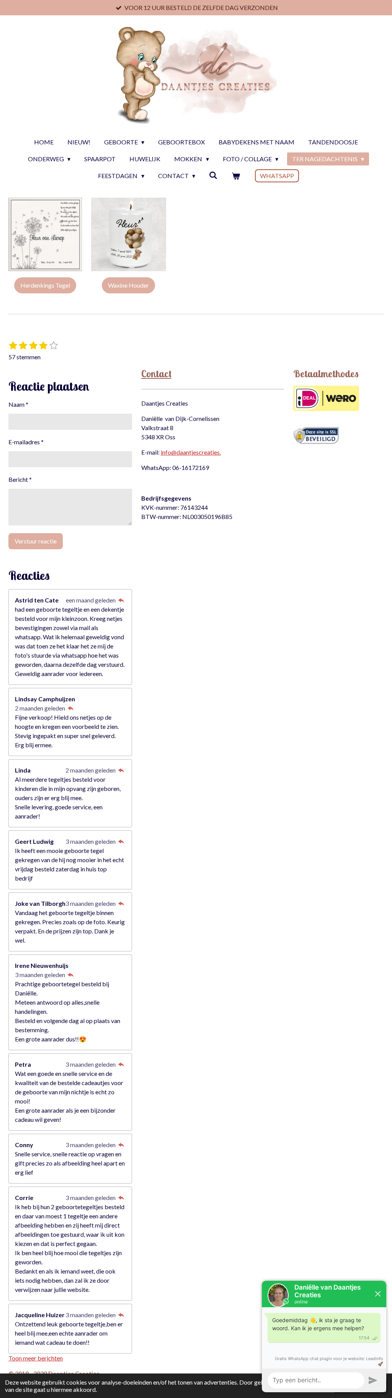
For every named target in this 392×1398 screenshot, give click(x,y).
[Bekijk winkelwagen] (235, 175)
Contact (156, 374)
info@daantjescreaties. (191, 452)
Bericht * (20, 479)
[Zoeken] (213, 174)
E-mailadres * (26, 441)
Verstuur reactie (36, 541)
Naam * (18, 404)
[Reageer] (121, 600)
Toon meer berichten (35, 1358)
